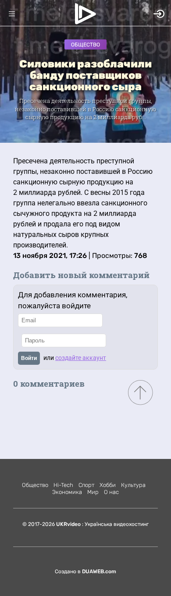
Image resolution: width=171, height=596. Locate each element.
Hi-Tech (63, 485)
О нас (111, 492)
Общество (85, 45)
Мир (93, 492)
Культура (133, 485)
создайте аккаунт (80, 357)
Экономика (67, 492)
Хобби (108, 485)
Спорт (86, 485)
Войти (29, 358)
